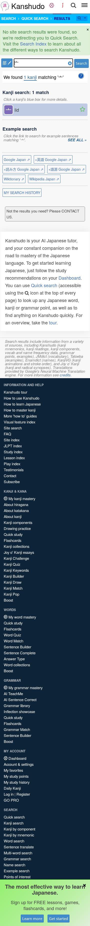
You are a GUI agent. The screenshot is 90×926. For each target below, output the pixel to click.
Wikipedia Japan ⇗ (44, 178)
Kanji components (18, 522)
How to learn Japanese (22, 404)
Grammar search (17, 858)
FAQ (7, 433)
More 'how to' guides (20, 415)
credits (65, 374)
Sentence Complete (20, 652)
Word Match (13, 640)
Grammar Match (17, 729)
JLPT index (13, 445)
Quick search (44, 285)
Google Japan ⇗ (17, 159)
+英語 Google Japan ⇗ (53, 159)
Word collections (17, 664)
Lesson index (14, 457)
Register (23, 794)
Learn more (32, 918)
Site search (13, 427)
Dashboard (69, 277)
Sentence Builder (17, 646)
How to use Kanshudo (21, 398)
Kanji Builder (14, 576)
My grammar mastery (25, 687)
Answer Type (14, 658)
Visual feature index (19, 421)
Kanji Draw (13, 582)
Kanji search (14, 822)
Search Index (33, 43)
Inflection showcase (19, 711)
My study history (17, 782)
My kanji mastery (21, 498)
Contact (10, 475)
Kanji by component (19, 828)
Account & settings (19, 764)
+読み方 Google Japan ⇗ (24, 169)
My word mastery (22, 616)
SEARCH (8, 18)
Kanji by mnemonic (19, 834)
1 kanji (30, 77)
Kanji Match (13, 588)
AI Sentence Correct (20, 699)
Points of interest (17, 876)
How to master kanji (20, 409)
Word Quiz (12, 634)
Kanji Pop (11, 594)
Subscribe (12, 481)
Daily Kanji (12, 788)
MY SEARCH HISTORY (22, 192)
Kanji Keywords (16, 570)
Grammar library (17, 705)
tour (52, 322)
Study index (13, 451)
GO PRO (11, 800)
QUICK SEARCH (35, 18)
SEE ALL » (77, 140)
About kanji (13, 516)
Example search (17, 870)
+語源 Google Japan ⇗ (66, 169)
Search (81, 63)
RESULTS (62, 18)
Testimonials (14, 469)
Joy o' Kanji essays (19, 552)
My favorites (13, 770)
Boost (8, 600)
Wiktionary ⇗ (14, 178)
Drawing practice (17, 528)
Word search (14, 840)
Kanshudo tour (15, 392)
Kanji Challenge (16, 558)
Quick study (13, 534)
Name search (14, 864)
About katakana (16, 510)
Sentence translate (19, 846)
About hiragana (16, 504)
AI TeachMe (13, 693)
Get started (58, 918)
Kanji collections (16, 546)
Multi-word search (18, 852)
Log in (9, 794)
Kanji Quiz (12, 564)
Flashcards (12, 540)
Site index (12, 439)
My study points (16, 776)
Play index (12, 463)
